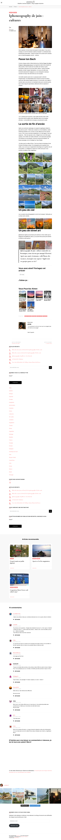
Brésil (10, 472)
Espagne (11, 448)
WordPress (16, 837)
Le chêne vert (16, 613)
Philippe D (15, 676)
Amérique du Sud (13, 451)
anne (10, 27)
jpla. (14, 715)
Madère (11, 437)
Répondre (17, 619)
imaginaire (11, 402)
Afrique (11, 393)
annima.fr (30, 1)
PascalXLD (16, 687)
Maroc (10, 469)
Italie (10, 387)
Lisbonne (11, 414)
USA (10, 463)
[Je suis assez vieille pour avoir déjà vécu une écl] (55, 796)
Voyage (15, 12)
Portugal (11, 474)
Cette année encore (28, 65)
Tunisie (11, 425)
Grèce (10, 411)
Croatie (11, 399)
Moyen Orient (12, 457)
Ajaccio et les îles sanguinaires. (41, 561)
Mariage (11, 434)
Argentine (11, 431)
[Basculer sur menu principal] (1, 2)
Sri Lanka (11, 416)
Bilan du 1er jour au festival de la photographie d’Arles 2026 (26, 353)
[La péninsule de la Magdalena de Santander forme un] (6, 796)
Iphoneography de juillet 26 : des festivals (22, 356)
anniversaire (12, 405)
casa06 (15, 624)
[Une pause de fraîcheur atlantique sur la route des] (43, 796)
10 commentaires (13, 30)
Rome (10, 428)
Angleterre (11, 422)
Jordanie (11, 419)
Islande (11, 390)
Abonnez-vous (14, 825)
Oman (10, 466)
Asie (10, 454)
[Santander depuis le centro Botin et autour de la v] (18, 796)
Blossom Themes (24, 836)
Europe (11, 445)
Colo (14, 726)
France (10, 12)
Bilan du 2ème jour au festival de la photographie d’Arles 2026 (27, 349)
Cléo (14, 640)
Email (11, 375)
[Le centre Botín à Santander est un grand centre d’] (30, 796)
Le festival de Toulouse (17, 359)
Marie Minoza (16, 652)
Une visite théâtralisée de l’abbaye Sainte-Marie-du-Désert (26, 362)
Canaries (11, 408)
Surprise (11, 396)
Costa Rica (11, 460)
